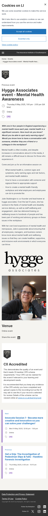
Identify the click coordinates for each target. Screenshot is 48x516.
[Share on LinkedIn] (18, 338)
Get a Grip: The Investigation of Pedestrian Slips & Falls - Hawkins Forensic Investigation (24, 457)
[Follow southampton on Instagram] (39, 507)
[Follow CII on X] (33, 511)
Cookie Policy (21, 499)
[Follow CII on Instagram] (39, 511)
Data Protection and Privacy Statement (18, 494)
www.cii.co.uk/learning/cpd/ (29, 398)
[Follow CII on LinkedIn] (44, 511)
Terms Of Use (7, 499)
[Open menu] (3, 53)
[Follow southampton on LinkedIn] (44, 507)
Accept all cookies (24, 31)
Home (4, 59)
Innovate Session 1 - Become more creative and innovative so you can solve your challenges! (24, 420)
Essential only (24, 39)
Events (10, 59)
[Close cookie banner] (45, 4)
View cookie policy (10, 45)
